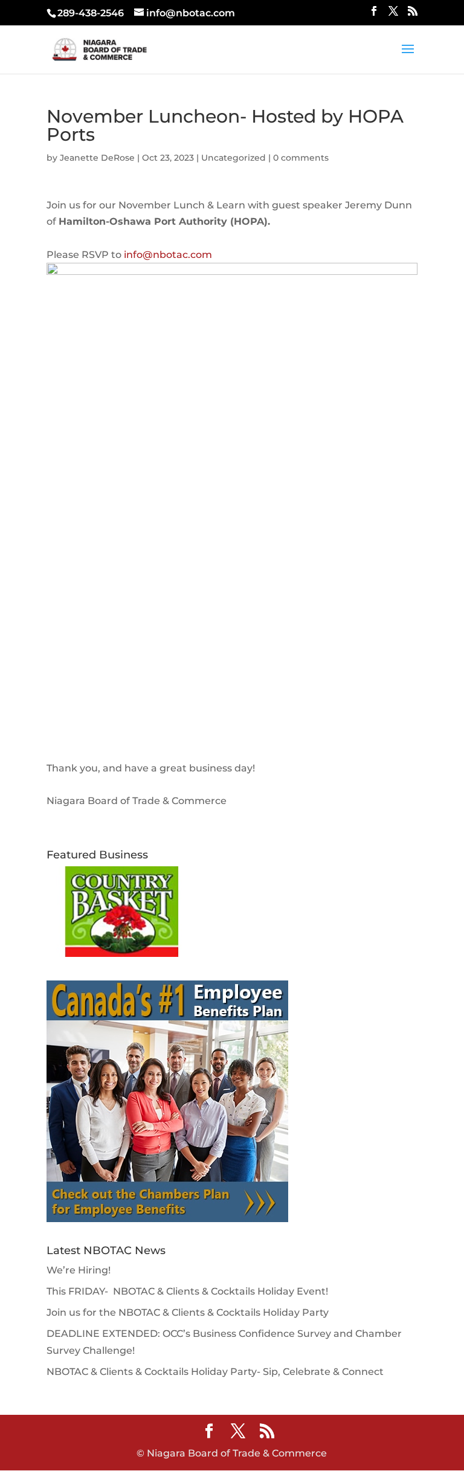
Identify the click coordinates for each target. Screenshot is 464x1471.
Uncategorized (233, 157)
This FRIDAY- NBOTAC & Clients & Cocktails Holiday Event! (187, 1291)
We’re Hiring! (79, 1270)
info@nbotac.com (168, 254)
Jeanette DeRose (97, 157)
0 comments (301, 157)
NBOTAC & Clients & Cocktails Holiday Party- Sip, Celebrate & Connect (215, 1371)
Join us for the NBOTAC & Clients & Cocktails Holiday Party (188, 1312)
